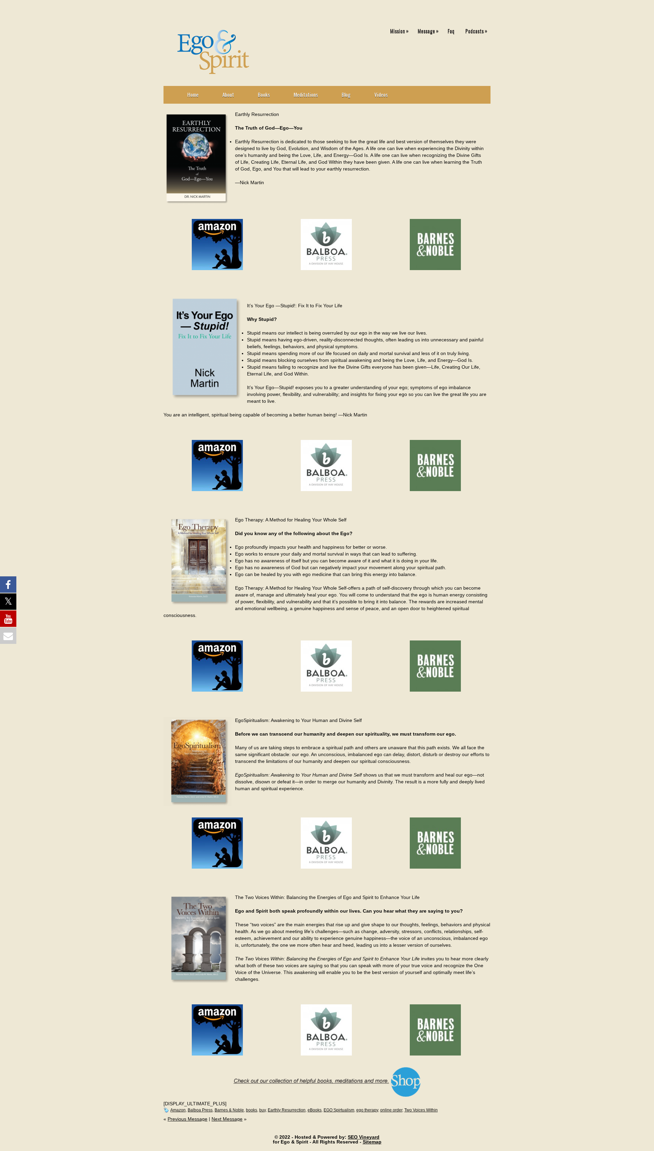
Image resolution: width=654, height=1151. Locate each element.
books (251, 1110)
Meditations (306, 94)
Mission (399, 30)
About (228, 94)
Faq (451, 30)
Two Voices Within (421, 1110)
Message (428, 30)
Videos (381, 94)
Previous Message (187, 1119)
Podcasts (476, 30)
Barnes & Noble (229, 1110)
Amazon (178, 1110)
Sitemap (372, 1142)
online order (391, 1110)
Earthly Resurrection (287, 1110)
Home (193, 94)
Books (264, 94)
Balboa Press (200, 1110)
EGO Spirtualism (339, 1110)
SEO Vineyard (363, 1137)
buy (262, 1110)
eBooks (315, 1110)
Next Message (227, 1119)
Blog (346, 94)
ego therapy (367, 1110)
